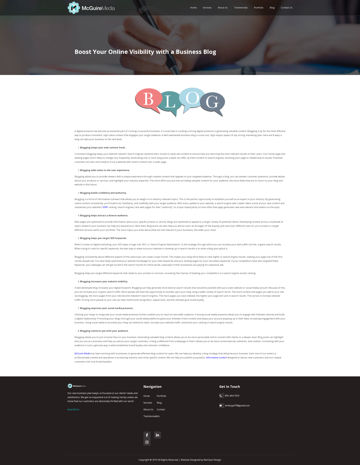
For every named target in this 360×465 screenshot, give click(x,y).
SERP (105, 207)
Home (193, 7)
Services (207, 7)
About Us (223, 7)
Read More (73, 409)
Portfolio (258, 7)
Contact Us (286, 7)
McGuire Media (82, 353)
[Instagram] (146, 442)
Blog (272, 7)
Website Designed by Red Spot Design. (201, 459)
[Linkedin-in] (157, 435)
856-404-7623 (232, 395)
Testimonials (241, 7)
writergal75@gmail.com (237, 405)
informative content (216, 357)
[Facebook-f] (146, 435)
